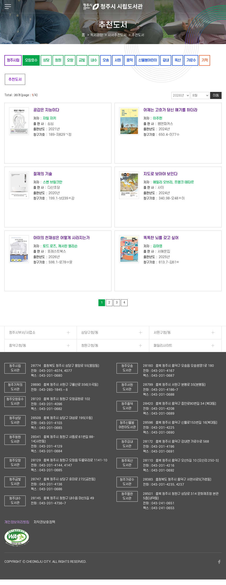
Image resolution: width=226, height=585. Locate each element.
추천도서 (15, 79)
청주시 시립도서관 (112, 6)
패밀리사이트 (163, 346)
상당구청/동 (89, 333)
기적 (205, 60)
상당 (46, 60)
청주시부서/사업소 (22, 333)
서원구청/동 (162, 333)
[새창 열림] (16, 546)
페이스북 (219, 562)
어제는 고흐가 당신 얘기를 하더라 (170, 110)
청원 (58, 60)
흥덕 (129, 60)
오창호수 (31, 60)
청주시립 (13, 60)
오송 (106, 60)
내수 (94, 60)
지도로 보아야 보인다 (160, 173)
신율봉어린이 (147, 60)
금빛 (82, 60)
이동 (216, 95)
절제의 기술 (42, 173)
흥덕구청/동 (17, 346)
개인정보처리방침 (16, 522)
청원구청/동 (89, 346)
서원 (118, 60)
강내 (166, 60)
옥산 (178, 60)
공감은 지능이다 (46, 110)
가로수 (191, 60)
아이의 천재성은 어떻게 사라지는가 (61, 237)
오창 (70, 60)
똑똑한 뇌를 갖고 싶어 (161, 237)
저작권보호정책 (44, 522)
